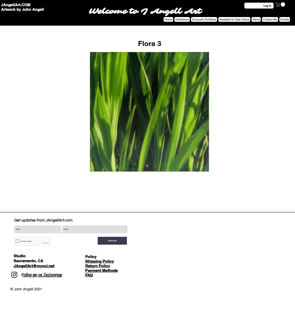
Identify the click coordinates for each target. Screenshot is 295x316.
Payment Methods (101, 270)
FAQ (89, 275)
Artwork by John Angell (22, 9)
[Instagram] (14, 275)
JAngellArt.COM (15, 4)
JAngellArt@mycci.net (34, 266)
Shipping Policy (99, 261)
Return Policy (97, 266)
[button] (280, 4)
